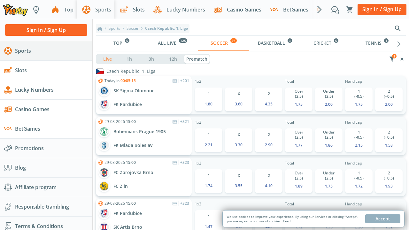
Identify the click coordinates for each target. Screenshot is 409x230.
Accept (382, 219)
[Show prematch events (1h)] (130, 59)
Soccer (133, 28)
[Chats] (335, 9)
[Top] (99, 28)
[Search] (398, 28)
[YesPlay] (15, 9)
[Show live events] (107, 59)
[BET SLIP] (349, 9)
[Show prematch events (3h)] (151, 59)
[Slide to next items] (319, 9)
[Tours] (36, 9)
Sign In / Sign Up (382, 9)
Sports (114, 28)
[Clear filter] (402, 59)
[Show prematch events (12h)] (173, 59)
